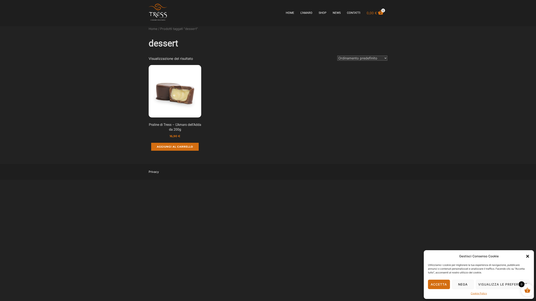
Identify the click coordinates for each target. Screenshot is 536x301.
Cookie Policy (479, 293)
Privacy (154, 171)
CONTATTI (353, 12)
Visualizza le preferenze (502, 284)
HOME (290, 12)
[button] (528, 256)
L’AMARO (306, 12)
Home (153, 29)
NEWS (337, 12)
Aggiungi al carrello (175, 146)
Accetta (439, 284)
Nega (463, 284)
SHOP (322, 12)
